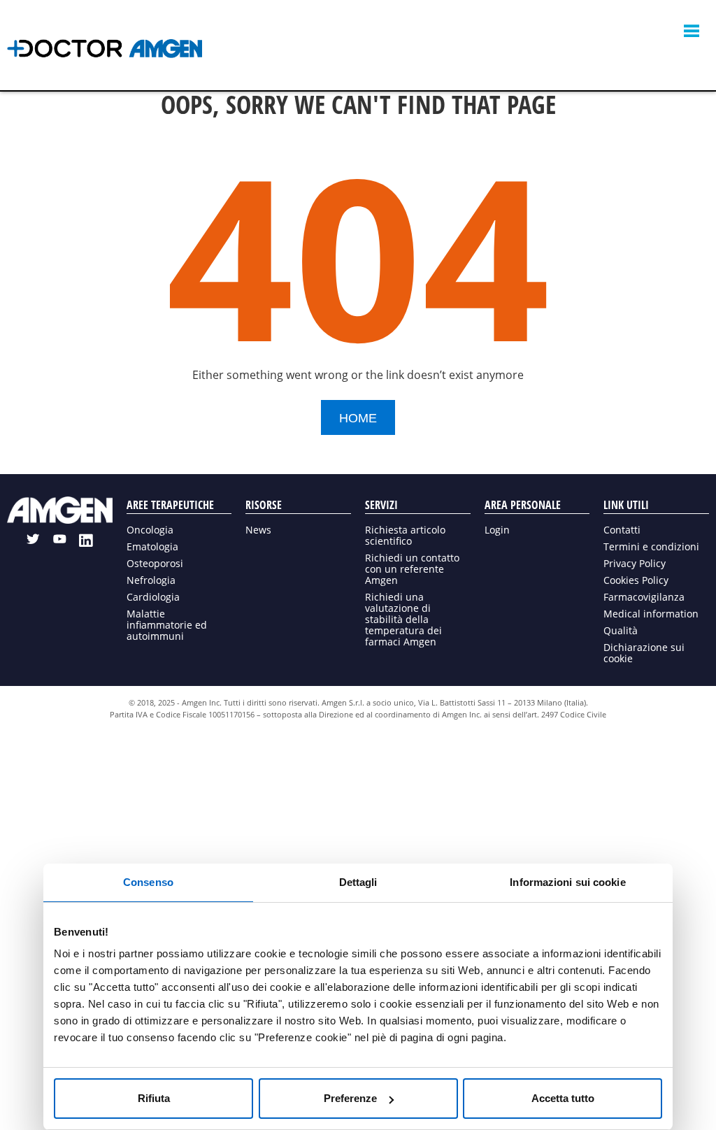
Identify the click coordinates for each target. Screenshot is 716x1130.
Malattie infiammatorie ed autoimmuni (167, 625)
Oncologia (150, 529)
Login (497, 529)
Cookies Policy (635, 580)
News (258, 529)
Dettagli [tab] (358, 882)
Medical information (651, 613)
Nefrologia (151, 580)
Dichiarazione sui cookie (644, 653)
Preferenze (350, 1098)
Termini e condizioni (651, 546)
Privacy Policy (634, 563)
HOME (358, 418)
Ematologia (152, 546)
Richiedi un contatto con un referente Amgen (412, 569)
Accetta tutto (562, 1098)
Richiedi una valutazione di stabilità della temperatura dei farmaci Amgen (403, 619)
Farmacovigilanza (644, 596)
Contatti (621, 529)
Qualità (620, 630)
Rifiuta (154, 1098)
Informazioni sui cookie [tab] (567, 882)
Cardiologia (153, 596)
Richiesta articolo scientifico (405, 535)
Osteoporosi (155, 563)
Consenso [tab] (148, 882)
